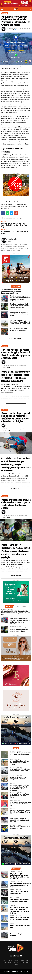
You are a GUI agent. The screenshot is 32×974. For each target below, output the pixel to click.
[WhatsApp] (7, 213)
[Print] (16, 213)
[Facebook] (3, 213)
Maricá (22, 960)
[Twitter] (11, 213)
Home (4, 960)
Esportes (10, 962)
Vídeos (16, 965)
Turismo (22, 962)
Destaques (10, 960)
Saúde (4, 962)
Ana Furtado (11, 29)
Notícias (17, 960)
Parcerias (28, 962)
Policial (16, 962)
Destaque (19, 218)
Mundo (27, 960)
